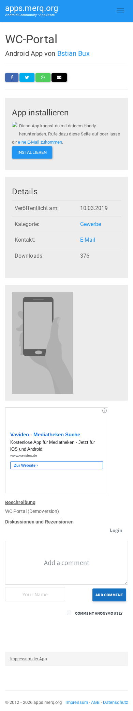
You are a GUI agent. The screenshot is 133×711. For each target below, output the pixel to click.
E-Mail (87, 240)
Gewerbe (90, 224)
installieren (32, 152)
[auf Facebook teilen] (11, 77)
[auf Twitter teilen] (26, 77)
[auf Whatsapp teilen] (42, 77)
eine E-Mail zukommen (40, 142)
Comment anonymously (98, 613)
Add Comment (109, 594)
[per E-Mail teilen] (59, 77)
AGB (95, 702)
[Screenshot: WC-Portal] (42, 342)
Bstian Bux (73, 53)
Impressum (76, 702)
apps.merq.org (31, 10)
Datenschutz (115, 702)
